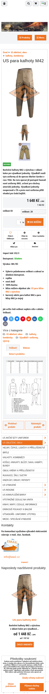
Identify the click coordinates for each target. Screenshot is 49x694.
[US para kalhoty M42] (24, 93)
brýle (6, 452)
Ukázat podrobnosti (11, 685)
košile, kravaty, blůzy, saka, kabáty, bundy (23, 463)
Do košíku (35, 222)
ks (23, 222)
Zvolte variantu (24, 644)
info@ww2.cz (12, 556)
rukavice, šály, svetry (15, 475)
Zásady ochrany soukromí (33, 677)
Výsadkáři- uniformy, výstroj (19, 514)
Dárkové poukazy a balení (17, 509)
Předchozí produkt (12, 425)
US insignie (8, 489)
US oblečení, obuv (14, 334)
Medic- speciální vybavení (17, 519)
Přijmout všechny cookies (31, 687)
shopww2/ (24, 562)
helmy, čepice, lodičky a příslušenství (24, 447)
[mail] (10, 551)
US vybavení (9, 485)
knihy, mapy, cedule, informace (20, 504)
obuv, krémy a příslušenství (18, 470)
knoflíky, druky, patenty (16, 480)
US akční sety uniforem (16, 437)
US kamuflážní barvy (14, 494)
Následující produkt (36, 425)
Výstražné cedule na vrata (18, 499)
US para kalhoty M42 (24, 620)
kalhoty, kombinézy (14, 457)
